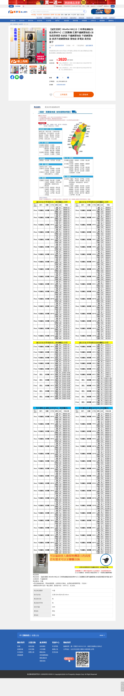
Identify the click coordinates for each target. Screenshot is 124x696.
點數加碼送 (73, 18)
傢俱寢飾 (102, 20)
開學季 (52, 14)
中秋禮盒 (33, 14)
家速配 (105, 18)
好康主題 (12, 20)
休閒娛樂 (84, 20)
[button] (21, 77)
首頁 (11, 24)
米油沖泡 (39, 20)
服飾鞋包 (111, 20)
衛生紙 (82, 14)
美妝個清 (66, 20)
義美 (78, 14)
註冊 (88, 6)
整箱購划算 (90, 18)
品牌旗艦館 (48, 18)
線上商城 (39, 18)
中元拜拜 (39, 14)
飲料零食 (30, 20)
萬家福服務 (59, 6)
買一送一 (56, 18)
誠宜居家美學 (59, 45)
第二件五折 (64, 18)
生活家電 (48, 20)
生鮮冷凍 (21, 20)
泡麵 (65, 14)
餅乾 (62, 14)
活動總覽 (97, 18)
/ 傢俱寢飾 (15, 24)
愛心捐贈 (57, 14)
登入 (84, 6)
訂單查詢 (99, 6)
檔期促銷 (81, 18)
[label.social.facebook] (12, 77)
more (101, 635)
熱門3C (57, 20)
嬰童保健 (75, 20)
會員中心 (93, 6)
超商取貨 (111, 18)
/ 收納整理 (20, 24)
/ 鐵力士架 (25, 24)
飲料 (69, 14)
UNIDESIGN (46, 14)
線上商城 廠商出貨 (62, 81)
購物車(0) (106, 6)
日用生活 (93, 20)
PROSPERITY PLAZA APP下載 (72, 6)
